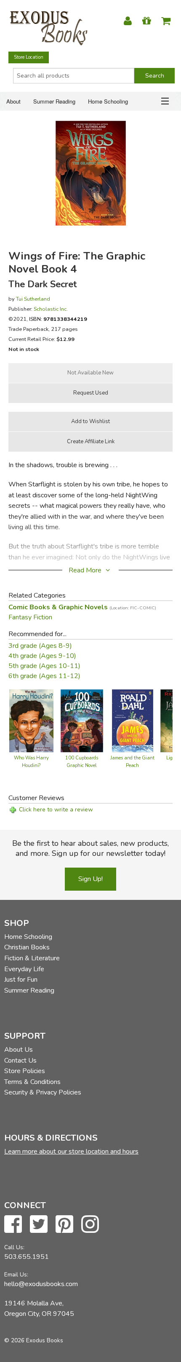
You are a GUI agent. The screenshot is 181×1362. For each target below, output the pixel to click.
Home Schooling (108, 101)
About (13, 101)
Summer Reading (54, 101)
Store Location (28, 57)
